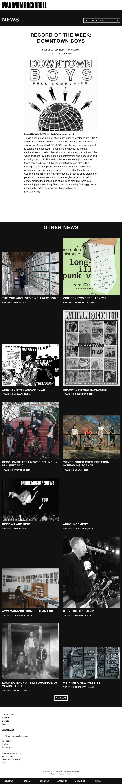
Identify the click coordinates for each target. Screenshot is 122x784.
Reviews (67, 54)
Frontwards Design (65, 774)
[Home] (24, 7)
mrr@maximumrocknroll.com (15, 736)
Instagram (7, 747)
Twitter (5, 744)
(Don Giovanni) (32, 191)
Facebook (6, 741)
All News (61, 698)
